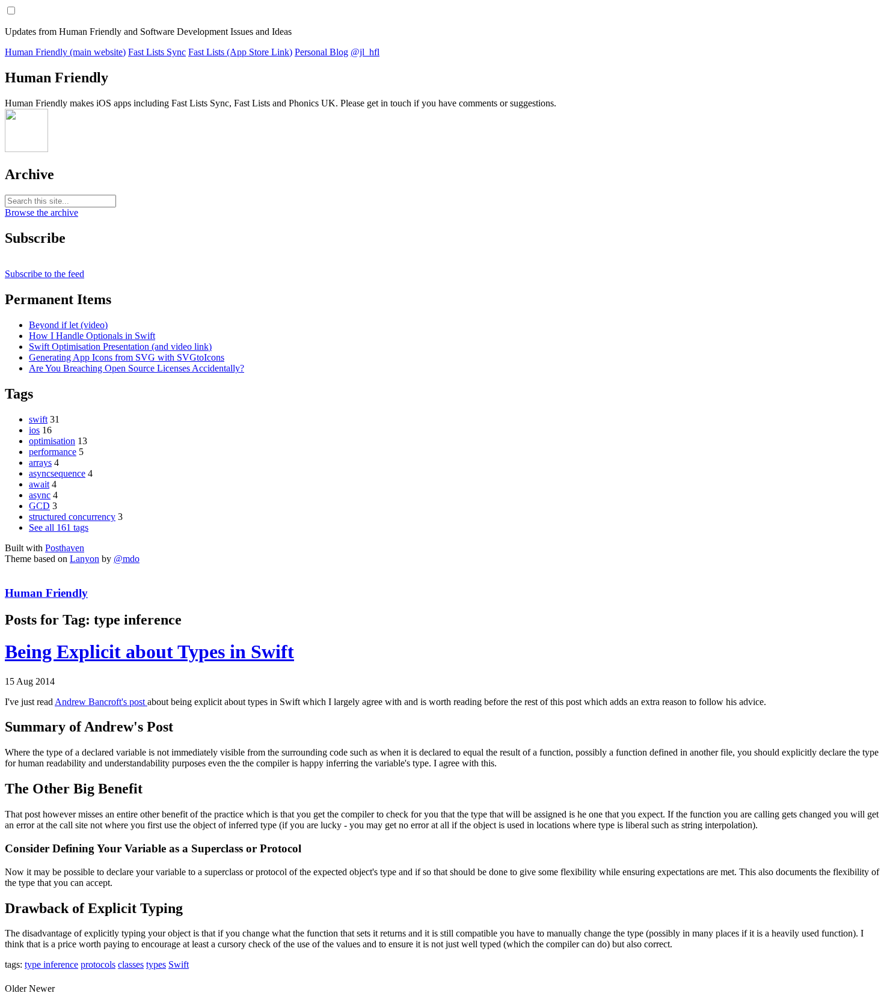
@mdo (127, 559)
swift (38, 419)
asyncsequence (57, 473)
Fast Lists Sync (157, 52)
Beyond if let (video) (68, 325)
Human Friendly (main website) (65, 52)
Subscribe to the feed (44, 274)
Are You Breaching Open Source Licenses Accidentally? (136, 368)
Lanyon (84, 559)
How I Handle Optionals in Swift (92, 336)
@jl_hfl (365, 52)
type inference (51, 964)
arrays (40, 462)
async (40, 495)
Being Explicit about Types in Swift (149, 651)
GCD (39, 506)
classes (131, 964)
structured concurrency (72, 517)
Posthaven (64, 548)
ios (34, 430)
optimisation (52, 441)
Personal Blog (321, 52)
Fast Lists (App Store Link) (240, 52)
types (156, 964)
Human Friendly (46, 593)
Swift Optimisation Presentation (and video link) (120, 346)
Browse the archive (41, 212)
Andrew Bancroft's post (101, 702)
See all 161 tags (58, 527)
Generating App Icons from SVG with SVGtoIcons (126, 357)
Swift (178, 964)
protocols (98, 964)
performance (52, 452)
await (39, 484)
